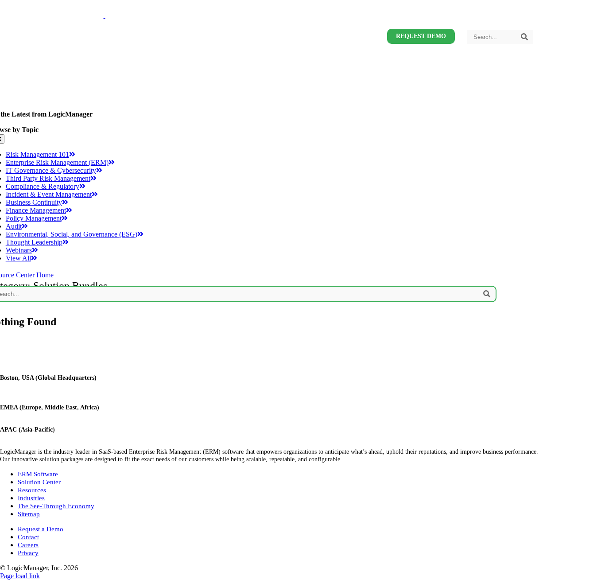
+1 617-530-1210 (22, 385)
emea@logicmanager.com (32, 414)
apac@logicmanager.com (31, 436)
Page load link (20, 576)
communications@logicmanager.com (46, 392)
